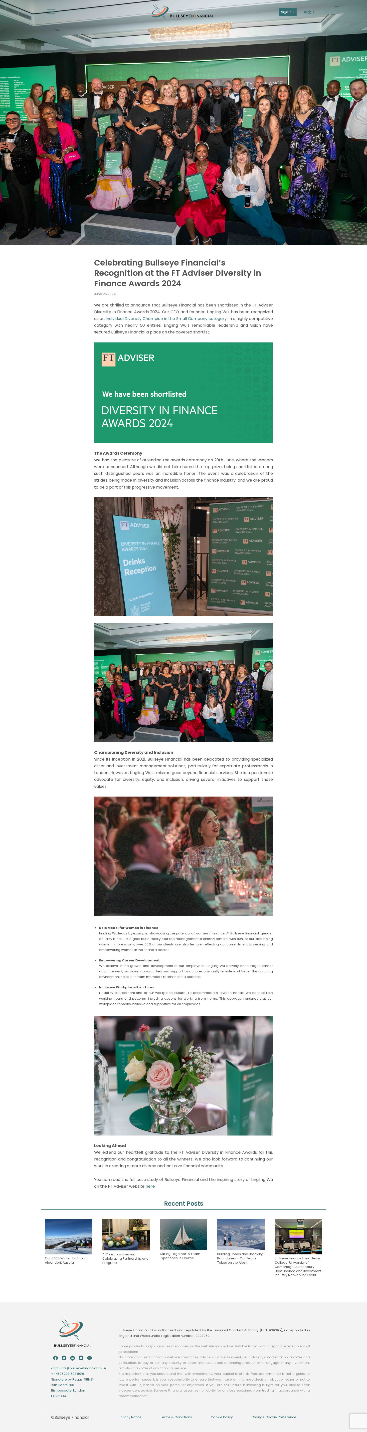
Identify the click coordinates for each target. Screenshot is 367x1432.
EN (318, 12)
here (150, 1186)
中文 (308, 12)
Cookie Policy (222, 1417)
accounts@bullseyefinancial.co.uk (79, 1368)
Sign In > (287, 12)
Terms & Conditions (176, 1417)
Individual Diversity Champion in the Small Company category (166, 318)
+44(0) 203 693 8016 (67, 1373)
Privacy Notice (130, 1417)
